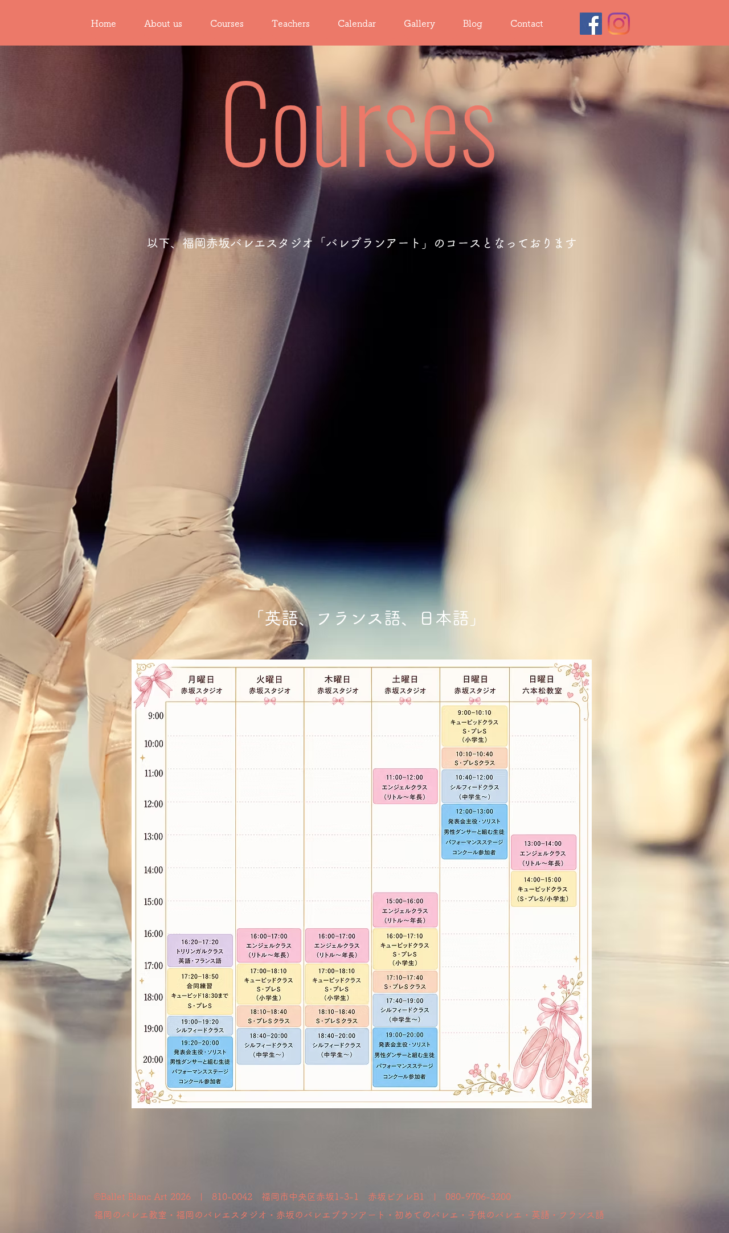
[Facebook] (591, 24)
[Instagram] (619, 24)
